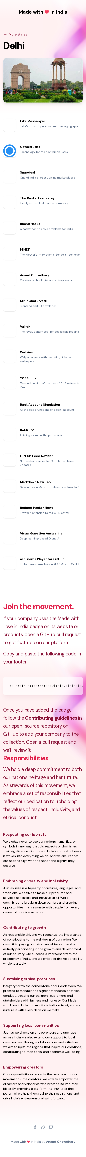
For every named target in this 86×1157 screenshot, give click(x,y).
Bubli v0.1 (27, 430)
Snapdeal (27, 172)
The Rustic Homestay (37, 198)
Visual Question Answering (41, 533)
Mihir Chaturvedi (33, 301)
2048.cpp (28, 378)
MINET (25, 249)
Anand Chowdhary (34, 275)
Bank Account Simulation (40, 404)
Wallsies (26, 352)
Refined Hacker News (36, 508)
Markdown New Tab (35, 482)
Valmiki (25, 326)
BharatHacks (30, 224)
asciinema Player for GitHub (42, 559)
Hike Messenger (32, 121)
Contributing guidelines (51, 718)
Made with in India (43, 12)
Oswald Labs (30, 147)
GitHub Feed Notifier (36, 456)
